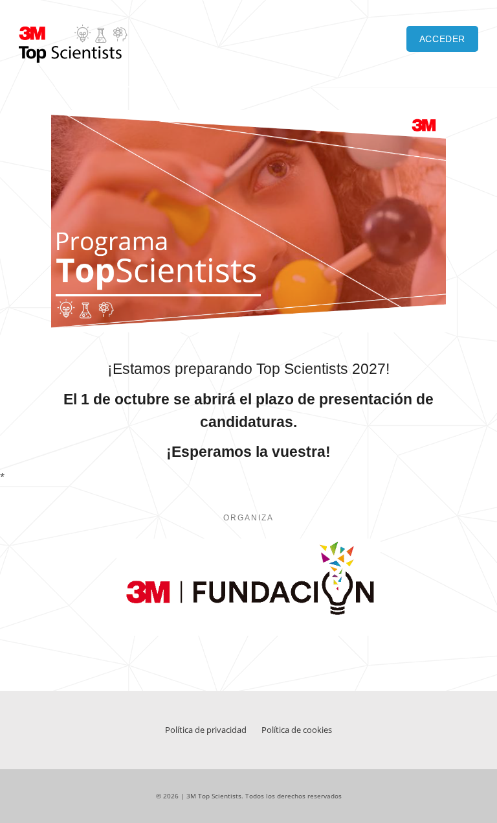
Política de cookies (296, 730)
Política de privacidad (206, 730)
